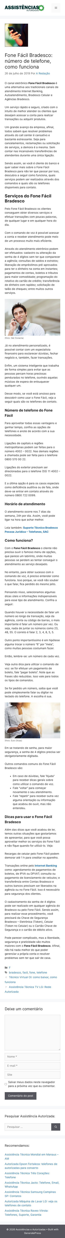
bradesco (15, 972)
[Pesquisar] (55, 1127)
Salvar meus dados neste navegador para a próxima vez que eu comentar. (31, 1084)
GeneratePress (32, 1233)
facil (25, 972)
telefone (42, 972)
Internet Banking (46, 865)
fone (32, 972)
